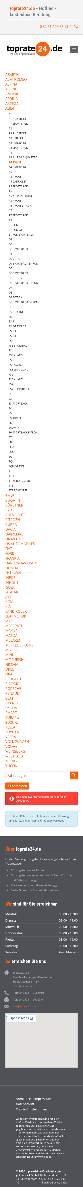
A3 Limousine (18, 143)
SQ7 (11, 456)
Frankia (12, 559)
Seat (9, 698)
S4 (10, 408)
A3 (10, 128)
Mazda (11, 636)
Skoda (11, 708)
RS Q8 (12, 336)
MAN (9, 621)
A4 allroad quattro (23, 157)
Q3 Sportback (18, 249)
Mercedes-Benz (19, 645)
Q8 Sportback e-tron (23, 302)
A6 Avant (15, 201)
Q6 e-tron (15, 278)
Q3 (10, 244)
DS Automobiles (20, 544)
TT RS (12, 476)
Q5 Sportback (18, 273)
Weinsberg (15, 752)
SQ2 (11, 447)
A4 (10, 152)
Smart (11, 713)
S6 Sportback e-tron (23, 432)
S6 (10, 423)
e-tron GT (15, 230)
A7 (10, 210)
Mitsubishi (15, 660)
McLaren (13, 641)
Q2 (10, 239)
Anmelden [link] (19, 786)
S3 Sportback (18, 403)
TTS (11, 485)
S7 (10, 437)
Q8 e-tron (15, 297)
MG (8, 650)
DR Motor (14, 539)
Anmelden (23, 1099)
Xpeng (11, 761)
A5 (10, 172)
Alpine (11, 89)
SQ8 (11, 461)
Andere (12, 94)
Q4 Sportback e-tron (23, 263)
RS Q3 (12, 331)
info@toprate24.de (24, 1006)
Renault (13, 694)
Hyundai (13, 573)
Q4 (10, 254)
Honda (11, 568)
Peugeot (13, 679)
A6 (10, 191)
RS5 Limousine (18, 370)
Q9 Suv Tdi (16, 312)
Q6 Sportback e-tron (23, 283)
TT (10, 471)
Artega (12, 104)
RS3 (11, 341)
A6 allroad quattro (23, 196)
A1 (10, 114)
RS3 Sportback (19, 345)
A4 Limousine (18, 167)
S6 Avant (15, 428)
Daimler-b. (14, 534)
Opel (9, 670)
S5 (10, 413)
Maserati (13, 626)
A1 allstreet (17, 119)
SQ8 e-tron (16, 466)
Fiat (8, 549)
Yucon (11, 766)
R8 (10, 317)
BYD (8, 510)
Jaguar (11, 592)
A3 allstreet (17, 133)
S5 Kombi (15, 418)
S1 (10, 394)
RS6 (11, 374)
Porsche (13, 689)
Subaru (12, 718)
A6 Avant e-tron (20, 206)
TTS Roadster (18, 490)
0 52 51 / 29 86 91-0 (55, 26)
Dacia (10, 530)
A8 (10, 220)
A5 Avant (15, 177)
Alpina (11, 84)
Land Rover (16, 612)
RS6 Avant (16, 379)
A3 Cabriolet (18, 138)
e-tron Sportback (21, 234)
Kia (8, 607)
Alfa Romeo (16, 80)
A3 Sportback (18, 148)
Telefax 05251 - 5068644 (28, 999)
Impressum (42, 1099)
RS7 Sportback (19, 389)
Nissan (11, 665)
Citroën (12, 520)
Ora (8, 674)
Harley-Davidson (21, 563)
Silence (12, 703)
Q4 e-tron (15, 259)
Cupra (11, 525)
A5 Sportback (18, 186)
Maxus (11, 631)
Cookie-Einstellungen (31, 1109)
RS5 (11, 360)
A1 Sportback (18, 123)
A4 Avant (15, 162)
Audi (9, 109)
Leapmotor (15, 616)
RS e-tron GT (17, 326)
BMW (9, 496)
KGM (9, 602)
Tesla (10, 727)
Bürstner (14, 505)
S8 (10, 442)
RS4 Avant (16, 355)
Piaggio (12, 684)
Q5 (10, 268)
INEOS (10, 578)
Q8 (10, 292)
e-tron (13, 225)
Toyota (12, 732)
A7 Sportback (18, 215)
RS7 (11, 384)
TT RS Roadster (19, 481)
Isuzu (10, 587)
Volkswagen (17, 742)
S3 (10, 399)
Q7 (10, 288)
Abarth (12, 75)
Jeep (8, 597)
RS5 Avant (16, 365)
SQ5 (11, 452)
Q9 (10, 307)
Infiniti (11, 583)
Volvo (11, 747)
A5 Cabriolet (18, 181)
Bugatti (12, 501)
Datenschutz (25, 1104)
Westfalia (14, 756)
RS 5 (11, 321)
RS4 (11, 350)
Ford (10, 554)
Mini (9, 655)
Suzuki (11, 723)
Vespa (10, 737)
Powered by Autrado (54, 1182)
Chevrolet (15, 515)
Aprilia (11, 99)
